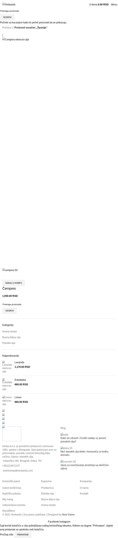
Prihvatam (22, 535)
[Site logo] (8, 4)
